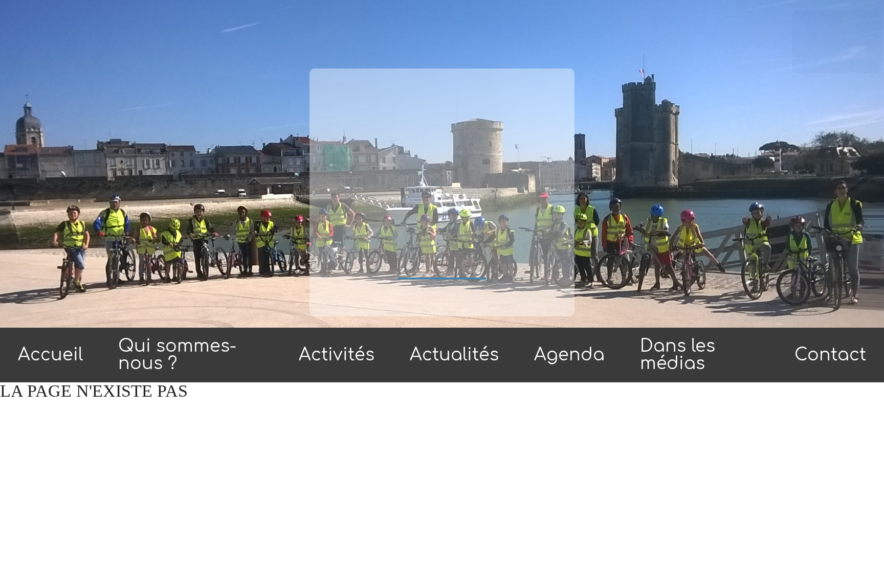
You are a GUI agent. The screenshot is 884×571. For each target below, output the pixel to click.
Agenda (569, 354)
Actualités (454, 354)
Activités (336, 354)
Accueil (50, 354)
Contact (830, 354)
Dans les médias (677, 354)
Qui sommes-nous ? (177, 354)
